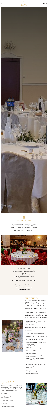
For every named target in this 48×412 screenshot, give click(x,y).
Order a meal (46, 3)
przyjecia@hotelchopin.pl (33, 373)
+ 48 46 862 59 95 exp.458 (31, 371)
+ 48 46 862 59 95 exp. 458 (7, 404)
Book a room (44, 3)
